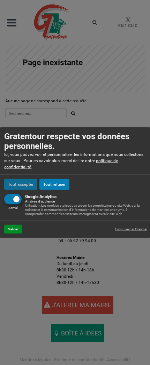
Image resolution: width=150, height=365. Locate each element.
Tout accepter (20, 184)
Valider (13, 229)
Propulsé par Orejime (131, 229)
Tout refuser (54, 184)
